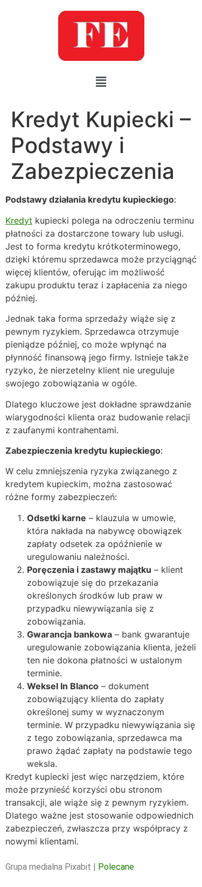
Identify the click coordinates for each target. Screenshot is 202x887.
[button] (101, 82)
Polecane (116, 867)
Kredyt (18, 220)
